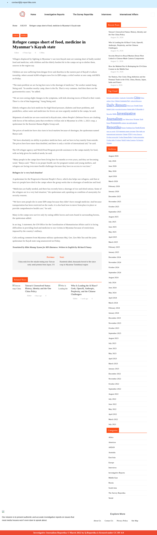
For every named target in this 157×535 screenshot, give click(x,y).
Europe (111, 463)
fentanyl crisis (111, 109)
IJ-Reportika (139, 109)
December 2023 (115, 318)
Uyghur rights (111, 140)
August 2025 (113, 217)
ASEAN (15, 35)
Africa (111, 437)
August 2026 (113, 156)
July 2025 (112, 222)
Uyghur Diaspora (137, 134)
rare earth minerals (131, 123)
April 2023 (113, 359)
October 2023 (114, 328)
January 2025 (114, 252)
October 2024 (114, 267)
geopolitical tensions (121, 109)
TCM (117, 131)
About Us (97, 521)
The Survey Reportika (83, 14)
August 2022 (113, 394)
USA (130, 134)
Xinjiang (109, 143)
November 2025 (115, 202)
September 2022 (115, 389)
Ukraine (125, 134)
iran (124, 119)
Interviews (106, 14)
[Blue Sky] (143, 4)
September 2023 (115, 333)
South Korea (140, 128)
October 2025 (114, 207)
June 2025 (113, 227)
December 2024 (115, 257)
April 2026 (113, 176)
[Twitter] (134, 4)
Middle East (113, 478)
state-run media (111, 131)
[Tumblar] (147, 4)
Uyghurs (118, 140)
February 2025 (114, 247)
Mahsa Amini (129, 119)
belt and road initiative (113, 98)
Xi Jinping (139, 140)
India (115, 114)
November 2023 (115, 323)
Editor (16, 53)
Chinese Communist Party (122, 101)
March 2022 (113, 419)
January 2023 (114, 369)
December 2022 (115, 374)
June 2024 (113, 288)
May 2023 (112, 353)
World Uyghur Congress (128, 140)
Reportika (114, 127)
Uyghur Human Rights (125, 137)
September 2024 (115, 272)
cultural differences (136, 101)
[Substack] (152, 4)
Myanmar (136, 119)
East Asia (112, 457)
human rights (131, 109)
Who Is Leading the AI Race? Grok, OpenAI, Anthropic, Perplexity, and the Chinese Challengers (126, 45)
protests (123, 123)
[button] (153, 14)
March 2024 (113, 303)
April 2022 (113, 414)
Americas (112, 442)
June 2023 (113, 348)
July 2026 (112, 161)
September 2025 (115, 212)
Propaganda (116, 123)
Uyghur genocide (112, 137)
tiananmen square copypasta (127, 131)
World (24, 35)
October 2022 (114, 384)
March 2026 (113, 181)
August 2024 (113, 278)
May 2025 (112, 232)
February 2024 (114, 308)
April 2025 (113, 237)
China (137, 97)
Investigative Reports (54, 14)
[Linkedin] (138, 4)
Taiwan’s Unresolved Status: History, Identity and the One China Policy (38, 288)
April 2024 (113, 298)
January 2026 (114, 191)
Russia (123, 128)
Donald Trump (138, 105)
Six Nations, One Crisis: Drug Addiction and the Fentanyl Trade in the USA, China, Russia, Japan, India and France (127, 79)
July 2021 (112, 424)
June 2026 (113, 166)
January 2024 (114, 313)
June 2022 (113, 404)
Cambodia (123, 98)
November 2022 (115, 379)
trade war (142, 131)
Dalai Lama (130, 105)
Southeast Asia (130, 128)
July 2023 (112, 343)
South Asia (113, 488)
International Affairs (129, 14)
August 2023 (113, 338)
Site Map (134, 521)
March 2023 (113, 364)
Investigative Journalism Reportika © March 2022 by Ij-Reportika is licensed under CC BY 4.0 (78, 532)
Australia (112, 452)
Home (33, 14)
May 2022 (112, 409)
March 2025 (113, 242)
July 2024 (112, 283)
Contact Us (109, 521)
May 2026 (112, 171)
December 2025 (115, 196)
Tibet (137, 131)
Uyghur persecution (138, 137)
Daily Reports (117, 105)
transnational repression (114, 134)
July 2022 (112, 399)
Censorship (130, 98)
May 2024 (112, 293)
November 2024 (115, 262)
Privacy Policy (122, 521)
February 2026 (114, 186)
